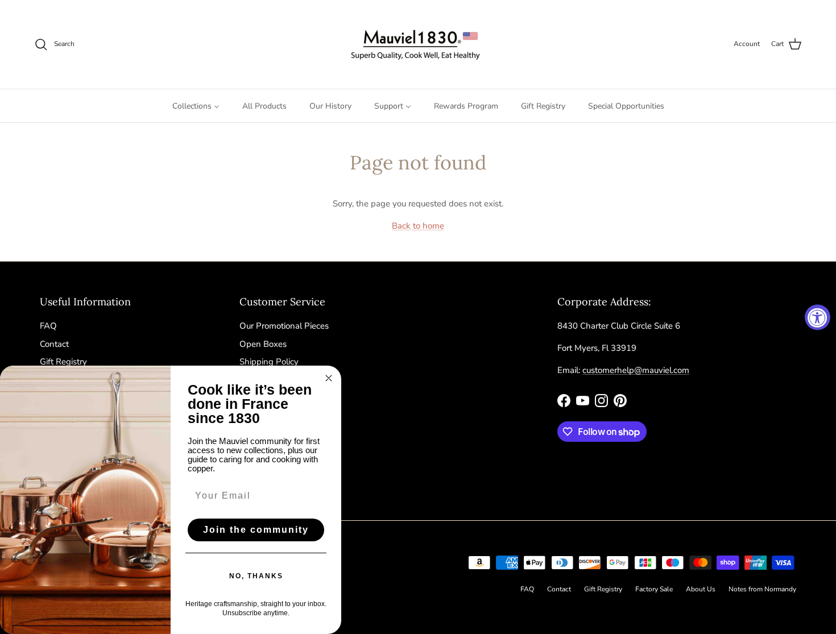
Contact (54, 344)
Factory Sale (654, 589)
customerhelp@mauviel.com (635, 370)
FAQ (48, 325)
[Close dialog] (329, 378)
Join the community (256, 529)
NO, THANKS (256, 576)
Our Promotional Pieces (284, 325)
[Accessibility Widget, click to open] (817, 317)
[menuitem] (196, 105)
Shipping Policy (269, 361)
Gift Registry (63, 361)
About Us (700, 589)
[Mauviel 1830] (418, 44)
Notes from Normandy (762, 589)
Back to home (418, 225)
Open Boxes (263, 344)
